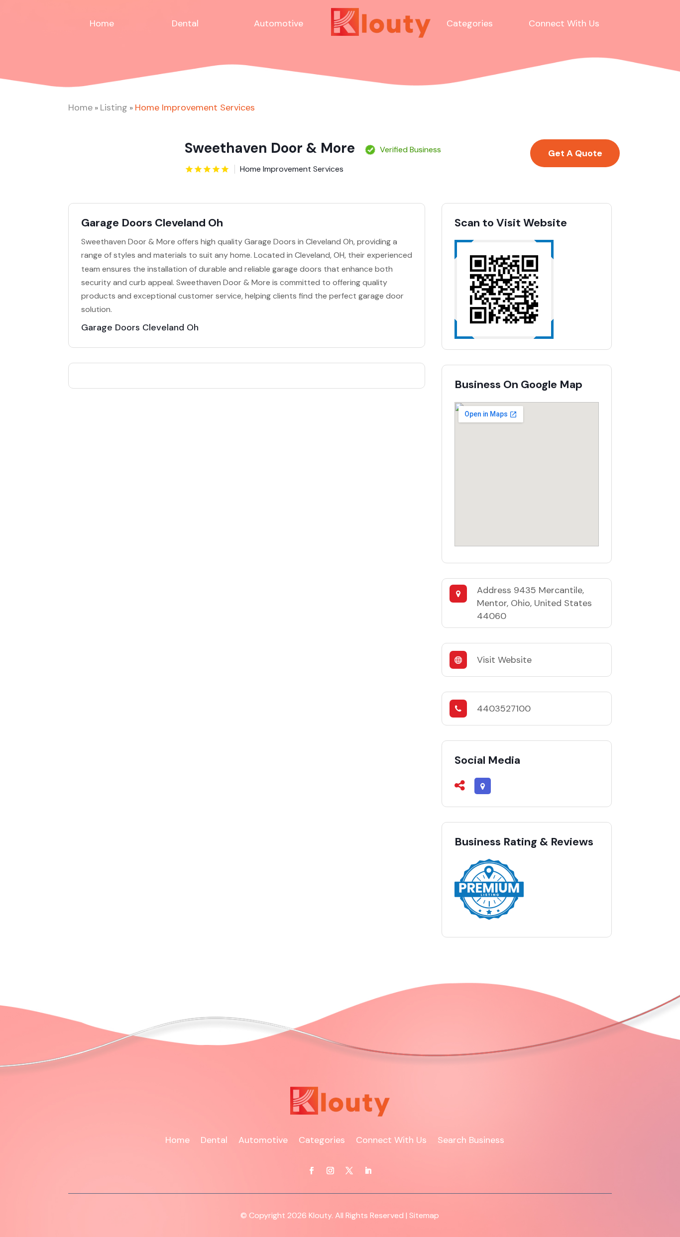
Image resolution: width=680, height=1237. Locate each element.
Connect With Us (564, 23)
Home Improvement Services (195, 107)
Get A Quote (575, 153)
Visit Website (504, 660)
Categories (470, 23)
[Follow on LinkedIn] (368, 1170)
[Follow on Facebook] (311, 1170)
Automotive (278, 23)
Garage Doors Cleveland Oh (140, 327)
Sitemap (424, 1215)
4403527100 (504, 709)
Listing (113, 107)
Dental (185, 23)
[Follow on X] (349, 1170)
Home (102, 23)
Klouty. (321, 1215)
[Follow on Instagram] (330, 1170)
